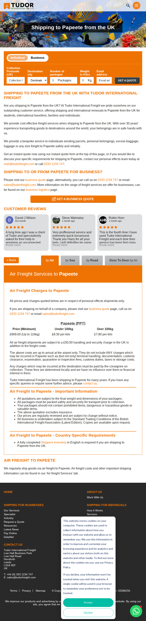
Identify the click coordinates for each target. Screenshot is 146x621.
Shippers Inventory (53, 442)
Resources (10, 525)
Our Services (11, 510)
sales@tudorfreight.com (20, 184)
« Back (11, 260)
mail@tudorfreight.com (19, 164)
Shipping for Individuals (106, 505)
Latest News (11, 529)
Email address (102, 73)
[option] (26, 232)
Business (37, 57)
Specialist (9, 514)
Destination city (35, 73)
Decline (88, 612)
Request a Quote (14, 521)
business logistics (38, 189)
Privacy (26, 590)
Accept (88, 602)
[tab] (123, 260)
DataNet (9, 536)
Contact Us (13, 544)
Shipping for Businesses (24, 505)
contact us (90, 383)
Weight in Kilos (85, 73)
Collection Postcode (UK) (13, 71)
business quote (35, 180)
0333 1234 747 (54, 164)
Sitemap (40, 590)
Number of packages (57, 73)
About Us (94, 492)
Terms (13, 590)
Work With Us (95, 497)
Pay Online (10, 533)
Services (92, 514)
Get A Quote (127, 80)
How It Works (95, 510)
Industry (8, 518)
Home (8, 492)
